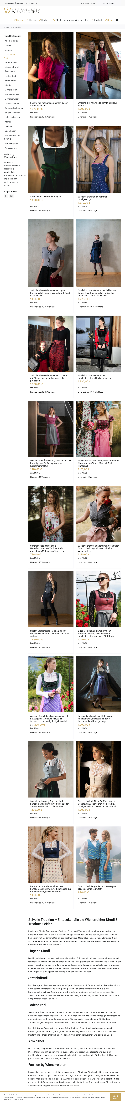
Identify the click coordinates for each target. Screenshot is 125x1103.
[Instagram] (11, 196)
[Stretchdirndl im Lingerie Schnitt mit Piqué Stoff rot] (98, 65)
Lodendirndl (10, 76)
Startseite (6, 27)
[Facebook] (6, 196)
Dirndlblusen (11, 90)
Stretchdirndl (11, 62)
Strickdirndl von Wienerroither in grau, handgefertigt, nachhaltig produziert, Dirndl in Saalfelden (50, 293)
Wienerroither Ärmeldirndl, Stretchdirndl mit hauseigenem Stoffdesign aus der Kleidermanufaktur (50, 463)
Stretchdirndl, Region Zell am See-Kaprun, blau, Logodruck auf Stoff (97, 887)
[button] (117, 19)
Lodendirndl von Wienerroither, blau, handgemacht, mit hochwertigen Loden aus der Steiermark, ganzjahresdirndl (50, 889)
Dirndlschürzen (12, 99)
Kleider (8, 85)
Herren (8, 45)
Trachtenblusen (12, 94)
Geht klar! (115, 1097)
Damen (8, 50)
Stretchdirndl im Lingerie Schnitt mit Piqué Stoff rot (97, 104)
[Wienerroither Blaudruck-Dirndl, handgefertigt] (98, 159)
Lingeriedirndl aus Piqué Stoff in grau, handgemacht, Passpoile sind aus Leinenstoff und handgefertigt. (95, 719)
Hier (81, 1097)
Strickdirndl (10, 80)
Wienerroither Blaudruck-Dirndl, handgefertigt (92, 198)
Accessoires (10, 148)
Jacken (8, 126)
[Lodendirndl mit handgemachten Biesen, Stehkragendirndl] (50, 65)
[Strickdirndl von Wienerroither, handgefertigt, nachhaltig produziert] (98, 344)
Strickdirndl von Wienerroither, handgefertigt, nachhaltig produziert (95, 376)
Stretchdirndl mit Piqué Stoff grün (45, 196)
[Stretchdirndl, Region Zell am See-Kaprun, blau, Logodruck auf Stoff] (98, 854)
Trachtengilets (11, 143)
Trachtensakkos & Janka (12, 137)
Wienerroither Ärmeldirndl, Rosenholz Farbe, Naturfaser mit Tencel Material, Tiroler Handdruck (98, 463)
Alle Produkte (11, 41)
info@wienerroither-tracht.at (26, 3)
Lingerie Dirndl (12, 67)
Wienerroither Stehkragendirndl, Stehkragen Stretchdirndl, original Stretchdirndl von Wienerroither (98, 548)
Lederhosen (10, 131)
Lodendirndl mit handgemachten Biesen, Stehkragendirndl (49, 104)
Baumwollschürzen (14, 108)
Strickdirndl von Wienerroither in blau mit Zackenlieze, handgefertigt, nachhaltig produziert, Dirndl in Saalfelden (97, 293)
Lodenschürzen (12, 103)
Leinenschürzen (12, 117)
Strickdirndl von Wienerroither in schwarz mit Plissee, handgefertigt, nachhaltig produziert (49, 378)
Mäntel (8, 122)
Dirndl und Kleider (9, 56)
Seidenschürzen (12, 112)
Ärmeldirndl (10, 71)
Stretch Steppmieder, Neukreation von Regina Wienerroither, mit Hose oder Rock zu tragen (49, 633)
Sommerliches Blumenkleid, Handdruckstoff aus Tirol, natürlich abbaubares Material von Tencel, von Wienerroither (47, 548)
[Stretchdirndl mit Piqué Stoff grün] (50, 159)
